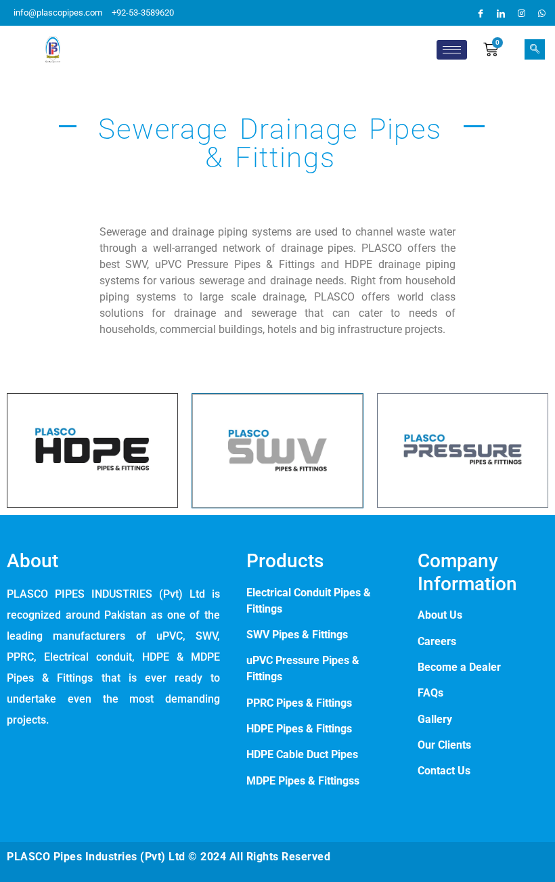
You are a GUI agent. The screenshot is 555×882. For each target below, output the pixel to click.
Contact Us (444, 770)
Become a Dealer (459, 667)
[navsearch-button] (535, 49)
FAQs (430, 692)
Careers (437, 641)
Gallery (435, 719)
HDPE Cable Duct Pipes (302, 754)
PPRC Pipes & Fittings (300, 703)
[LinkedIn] (501, 13)
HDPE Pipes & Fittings (299, 728)
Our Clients (444, 744)
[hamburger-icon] (452, 50)
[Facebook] (480, 13)
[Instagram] (521, 13)
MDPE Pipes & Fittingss (302, 780)
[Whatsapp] (541, 13)
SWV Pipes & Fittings (297, 634)
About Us (440, 615)
